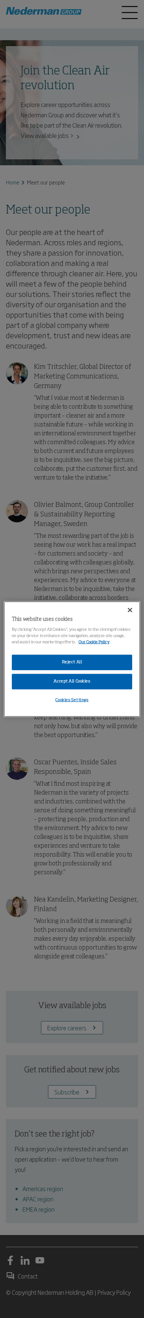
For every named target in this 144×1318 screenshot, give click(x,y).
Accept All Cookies (72, 681)
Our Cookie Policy (94, 642)
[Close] (130, 610)
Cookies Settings (71, 700)
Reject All (72, 662)
